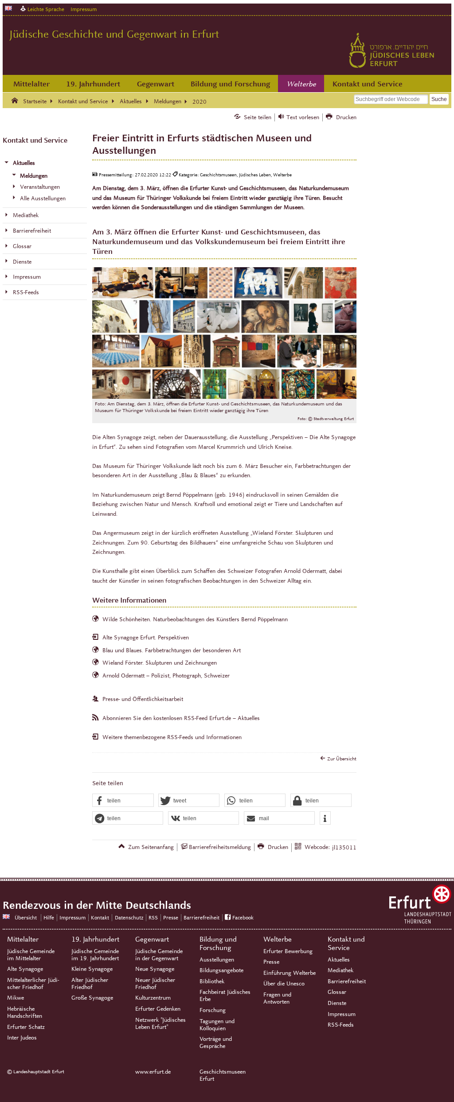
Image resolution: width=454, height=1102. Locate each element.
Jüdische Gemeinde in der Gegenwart (159, 955)
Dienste (337, 1003)
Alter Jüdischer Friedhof (89, 984)
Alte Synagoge (25, 969)
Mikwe (15, 997)
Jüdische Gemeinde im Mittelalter (31, 955)
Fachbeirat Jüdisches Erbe (225, 996)
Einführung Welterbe (289, 973)
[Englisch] (8, 8)
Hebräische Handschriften (24, 1012)
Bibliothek (212, 981)
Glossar (337, 992)
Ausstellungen (217, 959)
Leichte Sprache (45, 9)
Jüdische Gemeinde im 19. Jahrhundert (95, 955)
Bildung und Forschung (230, 84)
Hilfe (48, 917)
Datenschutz (129, 917)
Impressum (83, 9)
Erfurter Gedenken (157, 1008)
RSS (153, 917)
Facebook (243, 917)
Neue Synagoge (154, 969)
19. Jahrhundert (93, 84)
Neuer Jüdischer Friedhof (155, 984)
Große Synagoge (92, 997)
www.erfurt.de (153, 1071)
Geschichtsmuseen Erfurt (223, 1075)
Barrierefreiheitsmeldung (220, 847)
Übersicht (26, 917)
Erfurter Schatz (26, 1027)
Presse (170, 917)
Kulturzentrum (153, 997)
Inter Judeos (22, 1037)
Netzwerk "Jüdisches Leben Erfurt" (160, 1023)
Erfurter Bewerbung (288, 951)
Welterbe (301, 84)
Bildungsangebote (221, 970)
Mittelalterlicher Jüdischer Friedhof (33, 984)
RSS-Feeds (341, 1024)
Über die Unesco (284, 983)
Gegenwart (155, 84)
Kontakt (100, 917)
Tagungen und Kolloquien (217, 1025)
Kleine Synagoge (92, 969)
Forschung (213, 1010)
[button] (123, 800)
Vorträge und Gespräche (216, 1043)
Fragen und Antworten (277, 998)
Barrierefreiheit (201, 917)
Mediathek (340, 970)
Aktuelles (339, 959)
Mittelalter (31, 84)
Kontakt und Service (368, 84)
